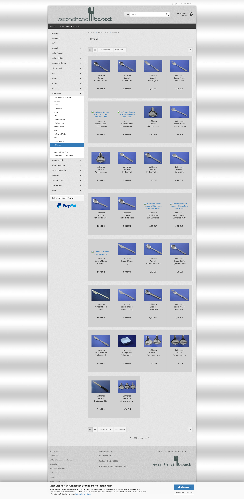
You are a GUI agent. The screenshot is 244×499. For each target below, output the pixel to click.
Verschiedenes (57, 185)
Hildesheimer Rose (58, 165)
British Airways (59, 123)
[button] (90, 49)
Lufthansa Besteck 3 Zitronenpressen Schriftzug (126, 398)
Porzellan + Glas (57, 180)
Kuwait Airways (59, 141)
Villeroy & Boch (57, 68)
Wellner (54, 78)
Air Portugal (58, 108)
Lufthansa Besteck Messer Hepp (101, 306)
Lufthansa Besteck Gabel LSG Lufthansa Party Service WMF (101, 124)
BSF (53, 43)
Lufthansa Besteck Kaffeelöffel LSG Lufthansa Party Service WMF (100, 78)
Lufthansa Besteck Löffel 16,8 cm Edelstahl (179, 261)
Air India (56, 105)
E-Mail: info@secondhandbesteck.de (112, 466)
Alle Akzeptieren (184, 487)
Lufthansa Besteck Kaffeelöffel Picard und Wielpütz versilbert (153, 261)
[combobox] (105, 49)
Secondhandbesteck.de (70, 26)
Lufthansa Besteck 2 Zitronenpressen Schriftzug (179, 352)
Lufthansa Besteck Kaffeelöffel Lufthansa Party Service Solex (126, 78)
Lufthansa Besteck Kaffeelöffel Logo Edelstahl (153, 169)
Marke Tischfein (57, 53)
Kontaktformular (105, 456)
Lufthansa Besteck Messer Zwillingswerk (101, 352)
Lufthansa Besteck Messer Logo (127, 261)
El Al (55, 138)
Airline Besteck (57, 93)
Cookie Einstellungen (57, 481)
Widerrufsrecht (55, 464)
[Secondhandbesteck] (85, 14)
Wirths (54, 88)
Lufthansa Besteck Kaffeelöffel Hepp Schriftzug (127, 215)
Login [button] (175, 4)
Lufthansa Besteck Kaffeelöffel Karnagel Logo (179, 169)
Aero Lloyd (57, 101)
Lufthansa (57, 145)
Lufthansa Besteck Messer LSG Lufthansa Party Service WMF (153, 215)
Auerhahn (55, 33)
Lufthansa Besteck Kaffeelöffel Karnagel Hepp (127, 169)
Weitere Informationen (184, 492)
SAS (55, 148)
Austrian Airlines (59, 119)
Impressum (54, 456)
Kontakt (52, 477)
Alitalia (56, 116)
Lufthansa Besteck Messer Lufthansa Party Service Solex (179, 215)
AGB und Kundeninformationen (61, 460)
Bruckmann (56, 38)
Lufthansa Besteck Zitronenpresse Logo (153, 124)
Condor (56, 130)
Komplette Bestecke (59, 170)
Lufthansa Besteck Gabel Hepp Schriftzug (179, 123)
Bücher (54, 190)
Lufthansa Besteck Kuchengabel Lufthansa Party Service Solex (153, 78)
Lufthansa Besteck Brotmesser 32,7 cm (100, 398)
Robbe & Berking (57, 58)
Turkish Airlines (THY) (61, 152)
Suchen (53, 26)
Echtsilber (55, 175)
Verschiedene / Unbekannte (63, 156)
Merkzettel (187, 4)
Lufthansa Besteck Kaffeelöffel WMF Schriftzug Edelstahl (101, 215)
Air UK (56, 112)
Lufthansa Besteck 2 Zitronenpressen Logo (153, 352)
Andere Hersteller (58, 160)
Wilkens (54, 83)
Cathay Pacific (59, 127)
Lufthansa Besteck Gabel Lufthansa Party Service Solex (126, 124)
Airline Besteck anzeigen (62, 98)
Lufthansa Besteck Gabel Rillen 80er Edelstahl (179, 307)
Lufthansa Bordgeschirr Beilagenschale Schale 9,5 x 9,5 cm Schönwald (127, 352)
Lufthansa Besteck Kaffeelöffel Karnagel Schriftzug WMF (153, 307)
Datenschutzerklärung (83, 494)
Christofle (55, 48)
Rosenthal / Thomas (59, 63)
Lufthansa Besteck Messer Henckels (101, 261)
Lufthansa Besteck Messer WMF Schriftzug (127, 306)
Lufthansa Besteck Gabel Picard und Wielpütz (179, 78)
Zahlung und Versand (57, 473)
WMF (53, 73)
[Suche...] (167, 14)
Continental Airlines (60, 134)
